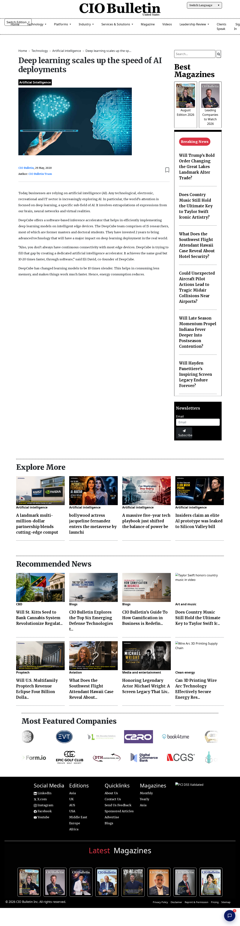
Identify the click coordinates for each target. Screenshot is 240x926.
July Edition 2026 (82, 881)
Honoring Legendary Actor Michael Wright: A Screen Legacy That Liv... (146, 686)
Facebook (44, 811)
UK (71, 799)
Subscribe (185, 435)
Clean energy (185, 672)
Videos (167, 24)
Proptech (23, 672)
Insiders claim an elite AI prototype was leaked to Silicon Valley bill (199, 521)
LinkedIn (44, 793)
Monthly (146, 793)
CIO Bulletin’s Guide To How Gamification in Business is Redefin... (145, 618)
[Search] (218, 54)
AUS (72, 805)
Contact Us (113, 799)
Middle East (78, 817)
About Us (111, 793)
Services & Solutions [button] (116, 24)
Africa (73, 829)
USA (72, 811)
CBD (19, 604)
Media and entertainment (141, 672)
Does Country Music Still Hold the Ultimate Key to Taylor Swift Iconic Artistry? (196, 206)
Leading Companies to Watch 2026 (56, 881)
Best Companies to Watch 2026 (108, 881)
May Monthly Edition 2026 (160, 881)
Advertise (112, 817)
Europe (74, 823)
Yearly (144, 799)
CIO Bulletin (26, 168)
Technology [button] (35, 24)
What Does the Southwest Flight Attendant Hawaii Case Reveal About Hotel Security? (197, 245)
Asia (72, 793)
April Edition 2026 (212, 881)
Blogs (73, 604)
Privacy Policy (160, 902)
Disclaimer (176, 902)
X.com (42, 799)
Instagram (45, 805)
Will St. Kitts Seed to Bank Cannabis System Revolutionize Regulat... (39, 618)
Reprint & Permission (196, 902)
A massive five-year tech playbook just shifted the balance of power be (146, 521)
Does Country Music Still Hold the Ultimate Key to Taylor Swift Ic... (197, 618)
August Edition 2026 (30, 881)
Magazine (148, 24)
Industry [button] (85, 24)
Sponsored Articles (119, 811)
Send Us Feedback (118, 805)
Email (180, 416)
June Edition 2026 (134, 881)
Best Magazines (194, 70)
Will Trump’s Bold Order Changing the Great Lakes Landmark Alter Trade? (197, 166)
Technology (40, 51)
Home (23, 51)
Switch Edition (17, 22)
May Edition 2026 (186, 881)
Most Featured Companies (69, 721)
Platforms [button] (61, 24)
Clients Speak (221, 26)
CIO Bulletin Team (40, 174)
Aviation (75, 672)
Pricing (215, 902)
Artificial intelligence (67, 51)
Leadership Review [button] (193, 24)
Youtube (43, 817)
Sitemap (225, 902)
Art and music (185, 604)
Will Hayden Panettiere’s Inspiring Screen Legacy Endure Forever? (195, 374)
